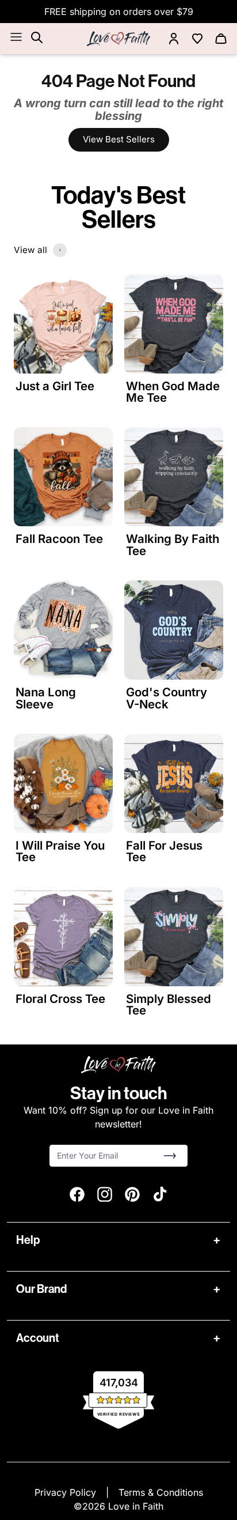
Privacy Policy (67, 1492)
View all (30, 249)
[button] (169, 1156)
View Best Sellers (119, 139)
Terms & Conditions (160, 1492)
